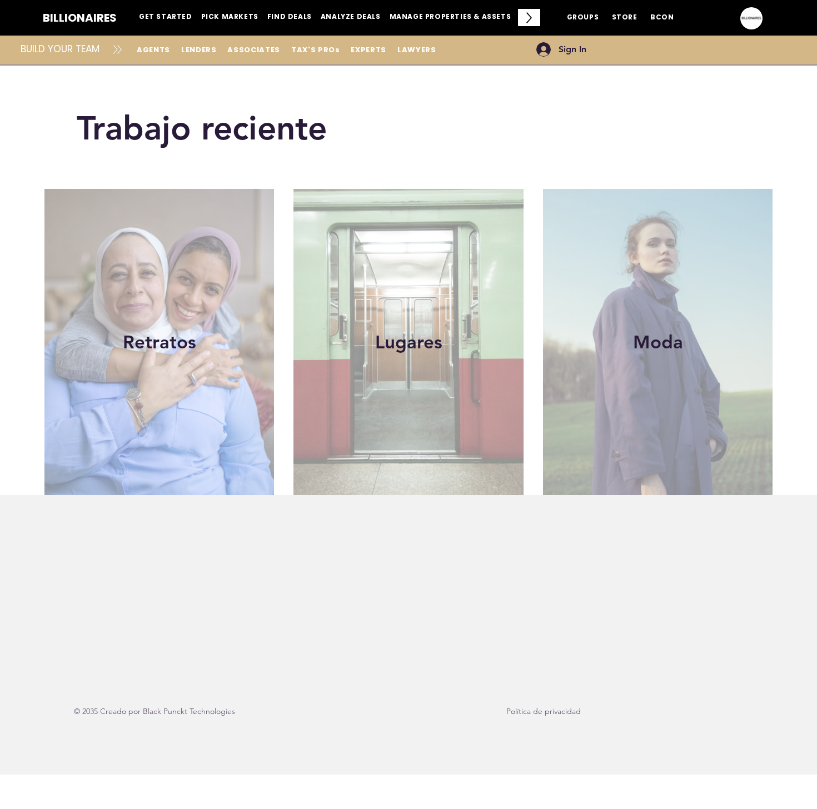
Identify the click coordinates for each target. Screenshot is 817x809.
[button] (165, 17)
